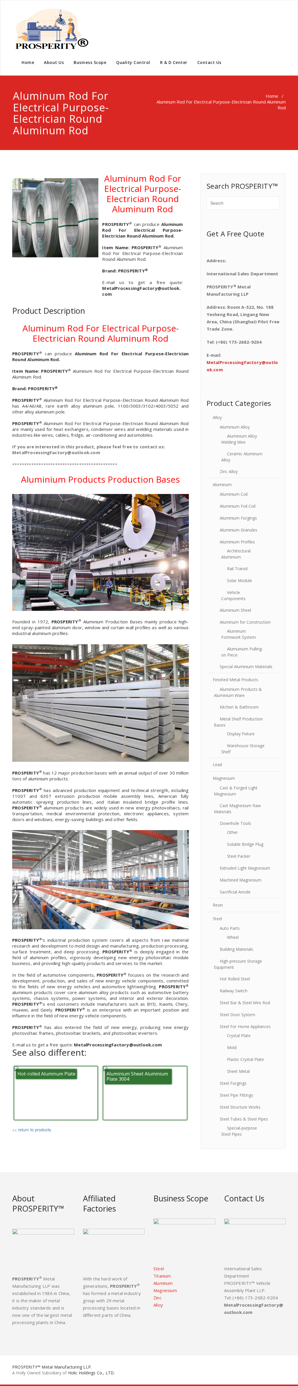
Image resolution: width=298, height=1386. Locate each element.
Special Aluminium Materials (246, 666)
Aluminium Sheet (235, 610)
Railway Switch (233, 990)
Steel (217, 918)
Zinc (157, 1298)
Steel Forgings (233, 1083)
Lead (217, 764)
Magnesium (224, 778)
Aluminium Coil (234, 494)
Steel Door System (237, 1014)
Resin (218, 905)
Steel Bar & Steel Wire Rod (245, 1002)
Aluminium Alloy (235, 427)
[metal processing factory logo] (50, 29)
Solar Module (239, 580)
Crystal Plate (239, 1035)
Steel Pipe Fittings (236, 1095)
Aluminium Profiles (237, 542)
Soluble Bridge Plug (245, 844)
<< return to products (31, 1129)
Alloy (217, 417)
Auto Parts (230, 928)
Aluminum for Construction (245, 622)
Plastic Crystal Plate (245, 1059)
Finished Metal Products (235, 679)
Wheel (233, 937)
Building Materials (236, 949)
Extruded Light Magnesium (245, 868)
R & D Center (173, 62)
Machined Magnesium (240, 880)
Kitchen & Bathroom (239, 707)
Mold (232, 1047)
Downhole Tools (235, 823)
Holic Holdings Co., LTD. (91, 1373)
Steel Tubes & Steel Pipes (244, 1119)
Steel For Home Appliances (245, 1026)
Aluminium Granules (238, 530)
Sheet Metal (238, 1071)
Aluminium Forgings (238, 518)
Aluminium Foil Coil (238, 506)
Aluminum (222, 484)
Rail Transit (237, 568)
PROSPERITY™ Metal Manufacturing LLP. (52, 1367)
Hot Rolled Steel (235, 979)
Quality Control (133, 62)
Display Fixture (241, 733)
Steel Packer (238, 856)
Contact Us (209, 62)
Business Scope (90, 62)
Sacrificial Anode (235, 892)
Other (232, 832)
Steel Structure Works (240, 1107)
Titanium (162, 1276)
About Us (54, 62)
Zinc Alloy (229, 471)
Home (28, 62)
